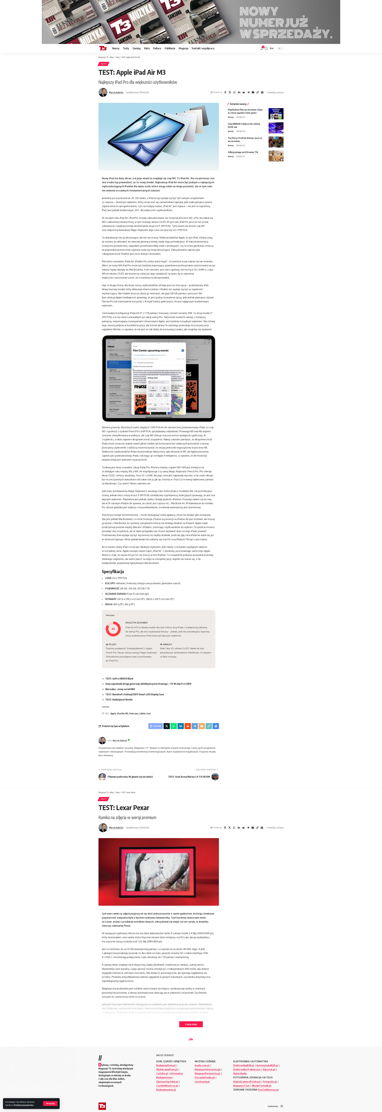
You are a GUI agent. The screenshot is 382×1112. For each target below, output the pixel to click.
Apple (113, 713)
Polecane (133, 713)
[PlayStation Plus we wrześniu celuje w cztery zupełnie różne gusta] (276, 113)
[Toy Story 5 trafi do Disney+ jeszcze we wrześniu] (276, 142)
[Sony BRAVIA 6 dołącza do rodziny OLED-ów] (276, 127)
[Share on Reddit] (244, 92)
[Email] (253, 92)
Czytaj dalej (191, 1024)
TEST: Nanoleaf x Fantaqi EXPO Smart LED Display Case (134, 694)
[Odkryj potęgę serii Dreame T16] (276, 156)
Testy (104, 64)
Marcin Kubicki (116, 92)
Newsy (231, 117)
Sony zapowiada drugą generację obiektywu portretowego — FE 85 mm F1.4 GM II (148, 683)
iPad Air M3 (122, 713)
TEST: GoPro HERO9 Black (119, 678)
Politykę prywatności (24, 1105)
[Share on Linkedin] (239, 92)
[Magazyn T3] (102, 48)
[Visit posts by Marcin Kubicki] (102, 92)
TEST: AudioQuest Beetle (119, 699)
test (149, 713)
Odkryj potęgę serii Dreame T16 (243, 152)
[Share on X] (230, 92)
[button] (50, 1103)
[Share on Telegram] (248, 92)
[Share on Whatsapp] (234, 92)
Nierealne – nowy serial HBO (120, 689)
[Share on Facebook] (225, 92)
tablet (142, 713)
